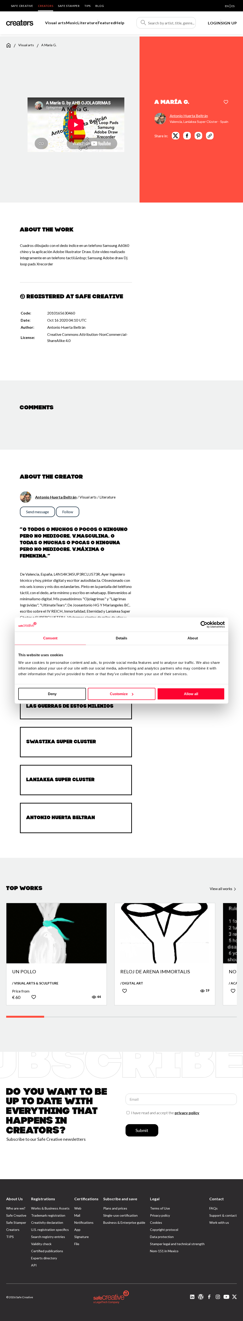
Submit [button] (142, 1130)
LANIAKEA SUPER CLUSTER (60, 780)
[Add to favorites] (226, 102)
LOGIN (214, 23)
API (34, 1265)
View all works (221, 889)
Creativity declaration (47, 1222)
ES (232, 6)
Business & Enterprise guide (124, 1222)
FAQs (213, 1208)
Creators (45, 6)
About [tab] (192, 638)
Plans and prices (115, 1208)
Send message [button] (37, 511)
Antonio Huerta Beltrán (189, 115)
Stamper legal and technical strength (177, 1244)
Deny (52, 694)
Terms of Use (160, 1208)
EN (227, 6)
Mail (77, 1215)
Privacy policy (160, 1215)
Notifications (83, 1222)
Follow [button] (67, 511)
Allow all (191, 694)
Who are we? (15, 1208)
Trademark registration (48, 1215)
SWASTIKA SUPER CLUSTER (61, 742)
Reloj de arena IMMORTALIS (155, 971)
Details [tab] (121, 638)
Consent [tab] (50, 638)
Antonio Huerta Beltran (60, 818)
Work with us (219, 1222)
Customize (119, 694)
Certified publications (47, 1251)
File (76, 1244)
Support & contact (223, 1215)
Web (77, 1208)
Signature (81, 1237)
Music (71, 22)
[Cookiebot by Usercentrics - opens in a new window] (204, 624)
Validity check (41, 1244)
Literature (87, 22)
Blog (99, 6)
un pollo (24, 971)
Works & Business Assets (50, 1208)
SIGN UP (229, 23)
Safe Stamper (69, 6)
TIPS (87, 6)
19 (207, 990)
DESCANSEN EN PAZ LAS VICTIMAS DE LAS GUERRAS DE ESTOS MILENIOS (74, 704)
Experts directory (44, 1258)
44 (98, 997)
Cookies (156, 1222)
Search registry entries (48, 1237)
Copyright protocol (164, 1230)
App (77, 1230)
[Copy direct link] (210, 135)
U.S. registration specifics (50, 1230)
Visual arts (55, 22)
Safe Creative (22, 6)
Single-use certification (120, 1215)
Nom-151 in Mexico (164, 1251)
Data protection (162, 1237)
